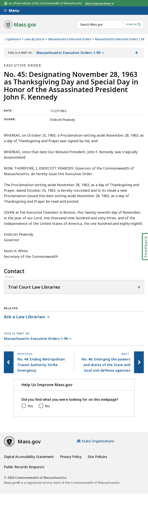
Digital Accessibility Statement (29, 456)
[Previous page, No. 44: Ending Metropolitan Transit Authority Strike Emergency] (8, 362)
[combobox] (110, 24)
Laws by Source (35, 39)
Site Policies (97, 456)
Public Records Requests (24, 467)
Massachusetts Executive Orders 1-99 (119, 39)
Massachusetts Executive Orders (69, 39)
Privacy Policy (71, 456)
